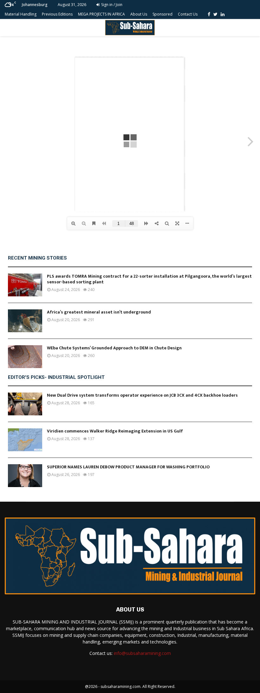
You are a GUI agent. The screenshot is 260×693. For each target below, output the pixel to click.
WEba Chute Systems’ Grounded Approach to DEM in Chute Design (114, 348)
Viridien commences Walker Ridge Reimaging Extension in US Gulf (115, 431)
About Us (138, 14)
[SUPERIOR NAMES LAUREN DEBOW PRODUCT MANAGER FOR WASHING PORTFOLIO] (25, 475)
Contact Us (188, 14)
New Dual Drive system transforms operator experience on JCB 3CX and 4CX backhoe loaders (142, 395)
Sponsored (162, 14)
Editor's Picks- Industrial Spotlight (56, 377)
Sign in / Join (111, 4)
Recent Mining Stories (37, 258)
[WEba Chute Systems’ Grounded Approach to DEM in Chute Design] (25, 356)
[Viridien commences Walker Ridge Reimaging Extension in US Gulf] (25, 439)
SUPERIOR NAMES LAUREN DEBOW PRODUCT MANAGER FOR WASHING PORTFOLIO (128, 467)
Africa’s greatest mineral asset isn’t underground (99, 312)
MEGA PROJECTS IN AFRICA (101, 14)
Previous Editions (57, 14)
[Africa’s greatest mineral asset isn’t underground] (25, 320)
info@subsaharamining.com (142, 653)
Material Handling (20, 14)
